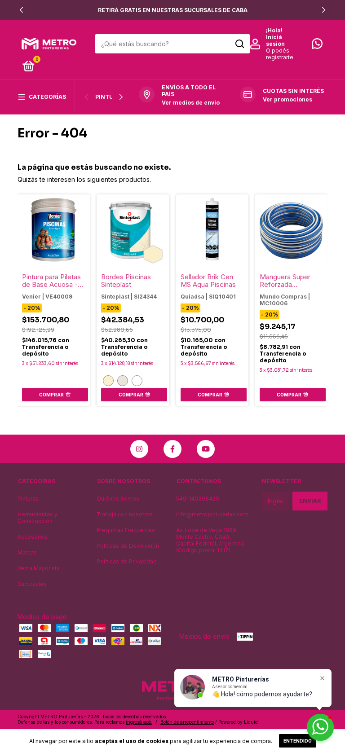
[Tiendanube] (299, 720)
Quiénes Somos (118, 498)
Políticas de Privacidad (127, 561)
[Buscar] (239, 44)
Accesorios (33, 536)
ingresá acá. (139, 722)
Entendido (297, 740)
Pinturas (109, 96)
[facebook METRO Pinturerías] (172, 449)
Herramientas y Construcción (38, 517)
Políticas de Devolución (128, 545)
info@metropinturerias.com (212, 514)
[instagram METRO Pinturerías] (139, 449)
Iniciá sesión (275, 40)
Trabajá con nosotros (125, 514)
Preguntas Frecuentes (126, 530)
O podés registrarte (279, 54)
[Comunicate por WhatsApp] (317, 45)
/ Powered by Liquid (236, 722)
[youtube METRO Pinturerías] (206, 449)
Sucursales (32, 583)
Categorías (47, 96)
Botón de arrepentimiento (187, 722)
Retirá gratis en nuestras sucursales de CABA (173, 10)
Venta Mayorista (39, 568)
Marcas (27, 552)
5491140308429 (197, 498)
